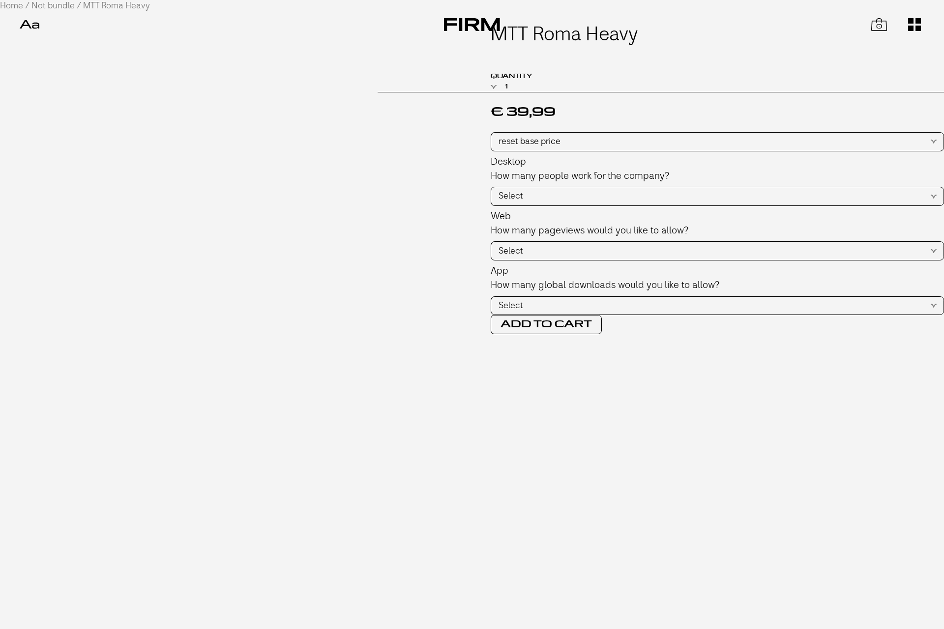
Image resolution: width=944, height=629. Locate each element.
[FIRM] (472, 24)
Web (501, 216)
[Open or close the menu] (914, 24)
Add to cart (546, 324)
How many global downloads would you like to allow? (605, 284)
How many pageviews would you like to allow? (589, 230)
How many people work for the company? (580, 175)
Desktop (508, 161)
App (499, 270)
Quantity (511, 76)
